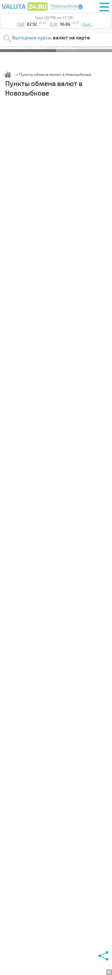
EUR (53, 24)
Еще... (87, 24)
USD (20, 24)
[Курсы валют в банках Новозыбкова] (24, 10)
